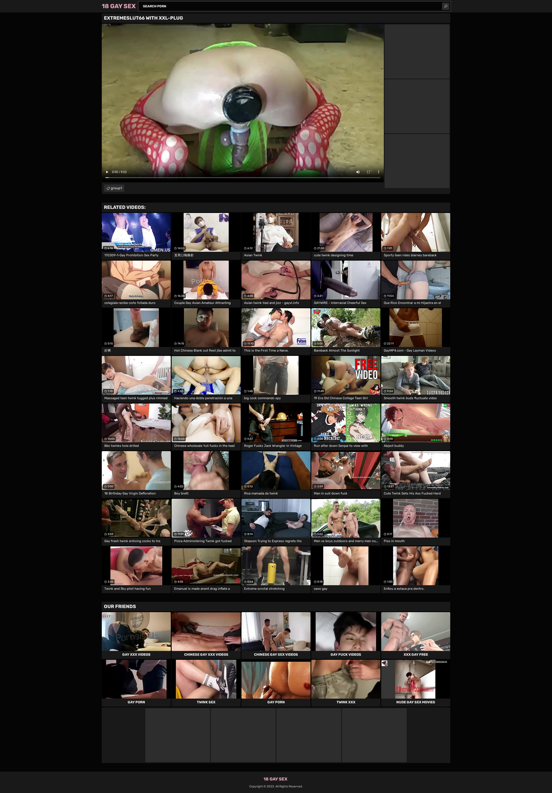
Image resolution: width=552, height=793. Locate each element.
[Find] (445, 6)
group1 (116, 188)
